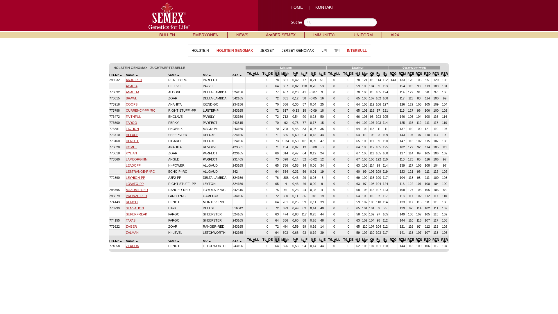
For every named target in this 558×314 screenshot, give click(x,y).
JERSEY (267, 51)
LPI (324, 51)
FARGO (131, 122)
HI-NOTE (132, 141)
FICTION (132, 129)
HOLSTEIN (200, 51)
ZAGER (131, 226)
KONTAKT (324, 7)
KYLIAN (131, 153)
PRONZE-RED (136, 196)
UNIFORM (363, 35)
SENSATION (135, 208)
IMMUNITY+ (324, 35)
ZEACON (132, 246)
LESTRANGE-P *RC (140, 171)
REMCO (132, 202)
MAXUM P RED (137, 190)
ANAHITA (132, 92)
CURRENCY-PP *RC (140, 110)
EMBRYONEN (206, 35)
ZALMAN (132, 232)
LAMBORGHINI (137, 159)
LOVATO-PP (135, 183)
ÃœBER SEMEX (281, 35)
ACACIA (131, 86)
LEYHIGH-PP (135, 177)
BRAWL (131, 98)
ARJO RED (134, 80)
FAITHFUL (133, 116)
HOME (297, 7)
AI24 (395, 35)
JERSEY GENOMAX (298, 51)
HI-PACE (132, 135)
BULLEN (167, 35)
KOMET (131, 147)
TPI (336, 51)
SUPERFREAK (136, 214)
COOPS (131, 104)
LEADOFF (133, 165)
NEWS (242, 35)
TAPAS (130, 220)
